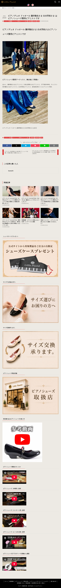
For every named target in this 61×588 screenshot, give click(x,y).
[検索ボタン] (55, 2)
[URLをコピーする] (54, 145)
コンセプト (45, 581)
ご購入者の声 (53, 581)
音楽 (38, 21)
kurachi (10, 171)
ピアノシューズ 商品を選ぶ (22, 581)
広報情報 (29, 21)
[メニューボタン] (59, 2)
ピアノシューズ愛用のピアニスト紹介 (19, 21)
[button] (7, 145)
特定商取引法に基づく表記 (38, 583)
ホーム (6, 581)
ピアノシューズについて (36, 581)
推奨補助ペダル (20, 583)
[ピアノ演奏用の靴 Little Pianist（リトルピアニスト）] (8, 2)
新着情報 (34, 21)
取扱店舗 (28, 583)
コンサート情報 (7, 21)
